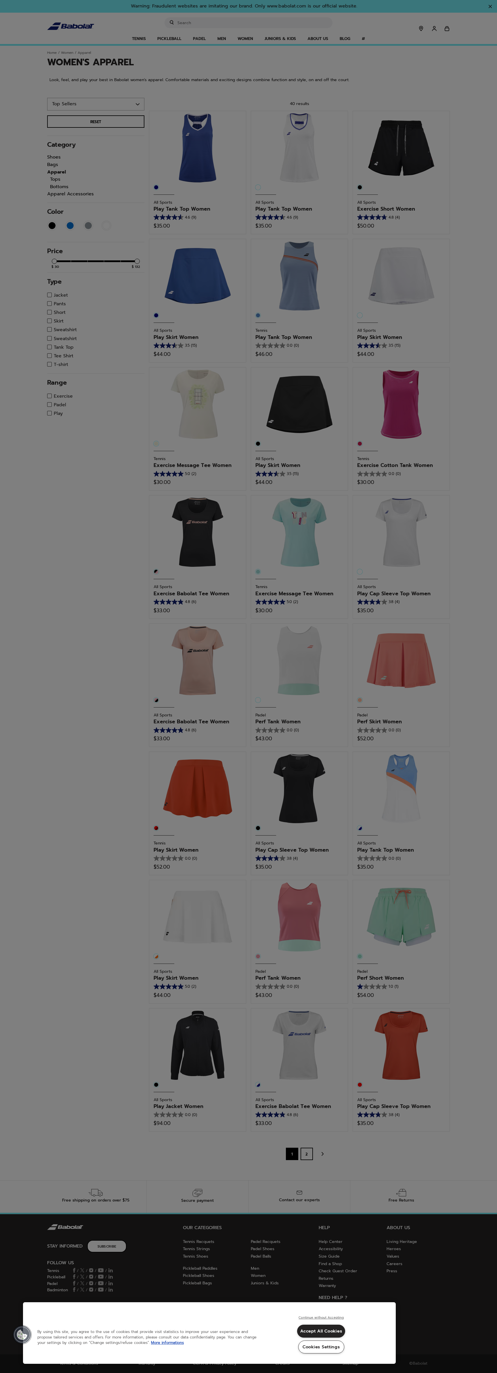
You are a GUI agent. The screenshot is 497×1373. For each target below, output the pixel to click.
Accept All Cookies (321, 1331)
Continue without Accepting (321, 1317)
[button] (22, 1335)
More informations (167, 1342)
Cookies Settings (321, 1347)
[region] (209, 1333)
